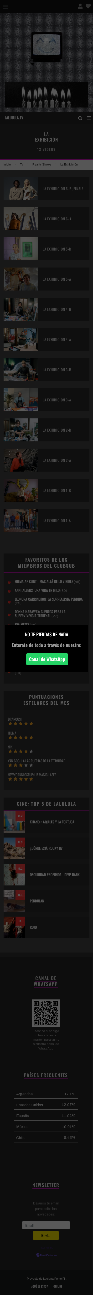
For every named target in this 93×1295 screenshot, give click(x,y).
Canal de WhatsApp (47, 659)
